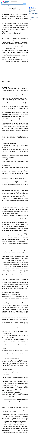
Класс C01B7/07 (30, 7)
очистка (33, 7)
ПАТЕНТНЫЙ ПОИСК (5, 2)
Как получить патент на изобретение (14, 1)
